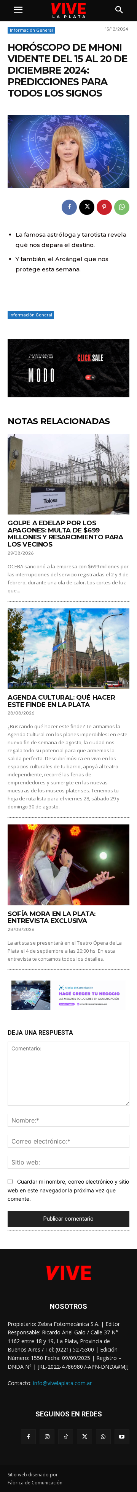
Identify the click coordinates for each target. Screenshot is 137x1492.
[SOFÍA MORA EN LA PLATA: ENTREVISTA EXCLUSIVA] (68, 864)
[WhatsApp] (121, 207)
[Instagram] (47, 1436)
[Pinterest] (104, 207)
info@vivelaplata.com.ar (62, 1383)
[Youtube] (122, 1436)
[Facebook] (69, 207)
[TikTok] (65, 1436)
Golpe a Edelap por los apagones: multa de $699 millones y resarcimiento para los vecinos (65, 533)
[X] (86, 207)
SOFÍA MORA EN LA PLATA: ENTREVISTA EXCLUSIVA (52, 917)
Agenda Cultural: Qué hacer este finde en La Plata (61, 701)
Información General (31, 30)
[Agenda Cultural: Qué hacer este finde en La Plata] (68, 648)
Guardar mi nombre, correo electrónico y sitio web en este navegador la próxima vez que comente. (68, 1190)
